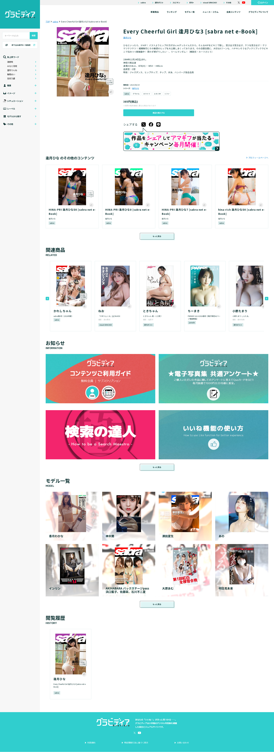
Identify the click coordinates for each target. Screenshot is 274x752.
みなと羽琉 (12, 66)
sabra (143, 2)
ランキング (172, 11)
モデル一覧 (190, 11)
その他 (228, 2)
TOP (48, 21)
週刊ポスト (159, 2)
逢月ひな (127, 37)
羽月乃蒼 (11, 78)
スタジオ (157, 93)
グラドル (136, 93)
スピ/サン (176, 2)
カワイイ (146, 93)
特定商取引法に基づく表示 (136, 743)
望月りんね (12, 70)
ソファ (167, 93)
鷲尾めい (11, 74)
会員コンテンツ (233, 11)
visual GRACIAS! (210, 2)
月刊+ (191, 2)
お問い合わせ (183, 743)
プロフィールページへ (258, 157)
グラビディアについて (258, 11)
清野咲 (10, 61)
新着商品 (155, 11)
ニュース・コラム (210, 11)
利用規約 (91, 743)
